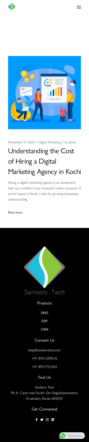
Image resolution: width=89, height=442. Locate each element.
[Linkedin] (52, 419)
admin (70, 142)
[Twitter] (41, 419)
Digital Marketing (49, 142)
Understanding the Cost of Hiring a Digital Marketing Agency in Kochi (44, 160)
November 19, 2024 (21, 142)
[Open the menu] (79, 7)
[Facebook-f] (36, 419)
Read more (15, 212)
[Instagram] (47, 419)
